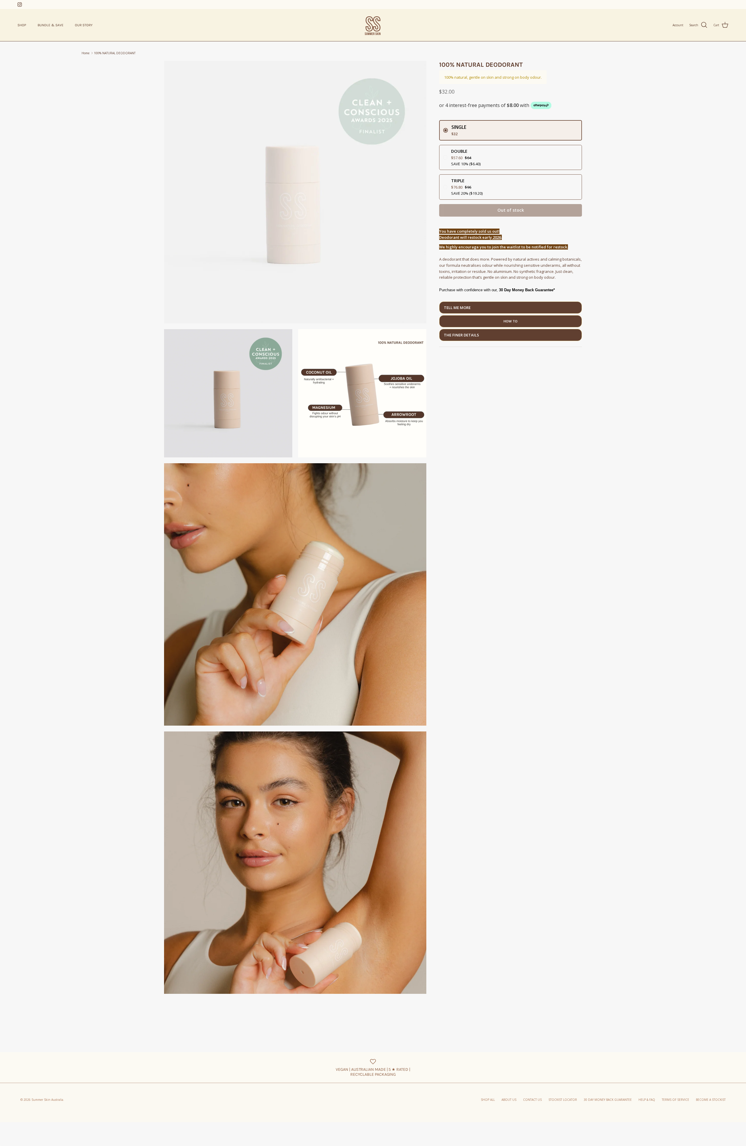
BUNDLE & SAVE (51, 25)
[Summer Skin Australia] (373, 25)
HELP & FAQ (646, 1100)
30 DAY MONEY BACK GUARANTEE (608, 1100)
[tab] (510, 307)
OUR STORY (84, 25)
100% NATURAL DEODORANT (115, 53)
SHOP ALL (488, 1100)
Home (85, 53)
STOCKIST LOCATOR (562, 1100)
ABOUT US (509, 1100)
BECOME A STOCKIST (711, 1100)
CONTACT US (532, 1100)
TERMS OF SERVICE (675, 1100)
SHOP (21, 25)
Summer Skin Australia (47, 1100)
